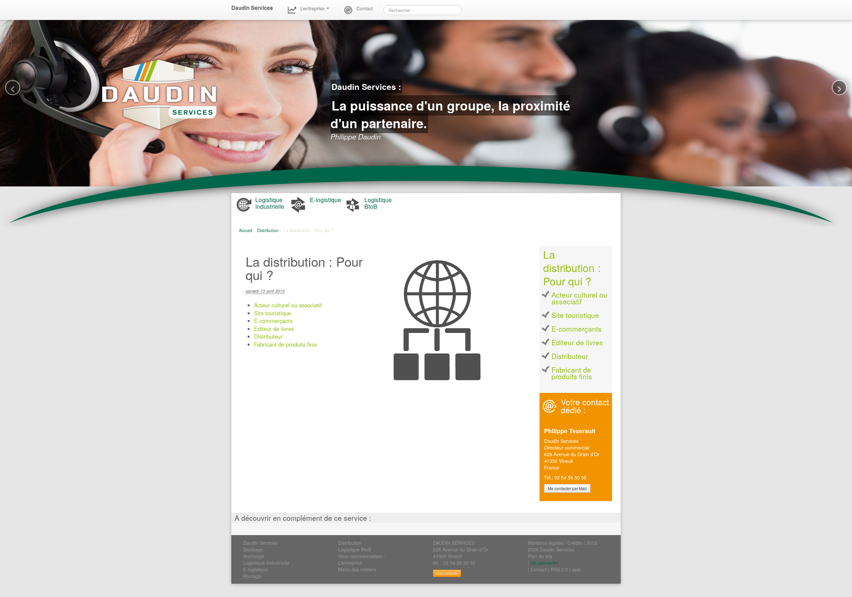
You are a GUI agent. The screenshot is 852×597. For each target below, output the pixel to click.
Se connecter (544, 562)
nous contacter (447, 573)
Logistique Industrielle (266, 562)
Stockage (253, 549)
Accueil (245, 230)
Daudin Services (252, 8)
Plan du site (540, 556)
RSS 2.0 (559, 569)
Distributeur (268, 336)
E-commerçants (273, 321)
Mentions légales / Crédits (555, 542)
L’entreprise (313, 8)
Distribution (268, 230)
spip (576, 569)
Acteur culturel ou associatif (288, 305)
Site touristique (272, 313)
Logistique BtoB (354, 549)
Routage (252, 576)
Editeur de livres (274, 329)
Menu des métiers (357, 569)
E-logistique (255, 569)
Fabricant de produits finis (285, 344)
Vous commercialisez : (361, 556)
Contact (364, 8)
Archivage (253, 556)
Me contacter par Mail (567, 488)
